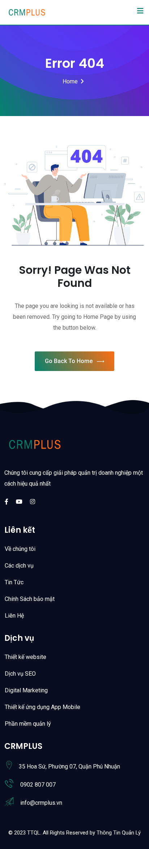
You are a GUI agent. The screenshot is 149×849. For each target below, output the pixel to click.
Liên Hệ (14, 615)
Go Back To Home (69, 361)
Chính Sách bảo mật (30, 598)
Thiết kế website (25, 657)
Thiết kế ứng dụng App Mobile (42, 707)
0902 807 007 (38, 784)
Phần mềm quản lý (28, 723)
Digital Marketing (26, 690)
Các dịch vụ (19, 565)
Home (70, 81)
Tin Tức (14, 582)
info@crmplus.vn (41, 802)
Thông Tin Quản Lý (119, 832)
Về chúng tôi (20, 548)
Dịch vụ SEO (20, 673)
